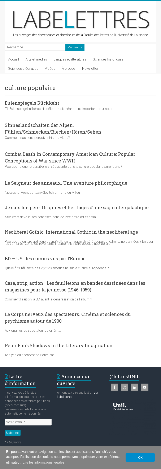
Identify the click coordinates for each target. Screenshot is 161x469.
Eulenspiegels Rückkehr (32, 103)
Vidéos (50, 69)
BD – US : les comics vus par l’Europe (45, 258)
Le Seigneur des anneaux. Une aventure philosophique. (67, 183)
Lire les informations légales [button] (43, 462)
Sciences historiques (108, 59)
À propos (68, 69)
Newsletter (90, 69)
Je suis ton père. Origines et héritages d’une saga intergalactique (77, 207)
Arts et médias (36, 59)
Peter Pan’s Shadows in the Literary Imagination (59, 345)
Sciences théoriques (23, 69)
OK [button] (140, 457)
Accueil (13, 59)
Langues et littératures (70, 59)
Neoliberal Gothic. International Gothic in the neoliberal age (71, 232)
